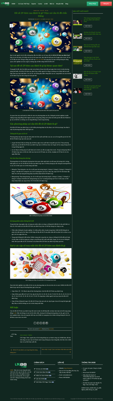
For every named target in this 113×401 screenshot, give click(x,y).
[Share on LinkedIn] (46, 323)
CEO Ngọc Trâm (49, 19)
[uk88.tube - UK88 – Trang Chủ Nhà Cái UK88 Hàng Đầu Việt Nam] (5, 4)
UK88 (13, 3)
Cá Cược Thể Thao (23, 3)
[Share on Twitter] (37, 323)
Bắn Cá (52, 3)
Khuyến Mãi (59, 3)
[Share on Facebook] (35, 323)
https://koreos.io (68, 368)
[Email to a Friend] (40, 323)
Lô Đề (46, 3)
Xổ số (46, 10)
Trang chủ (36, 10)
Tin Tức (42, 10)
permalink (51, 328)
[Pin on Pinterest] (43, 323)
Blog (66, 3)
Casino (40, 3)
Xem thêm (88, 26)
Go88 (74, 103)
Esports (34, 3)
